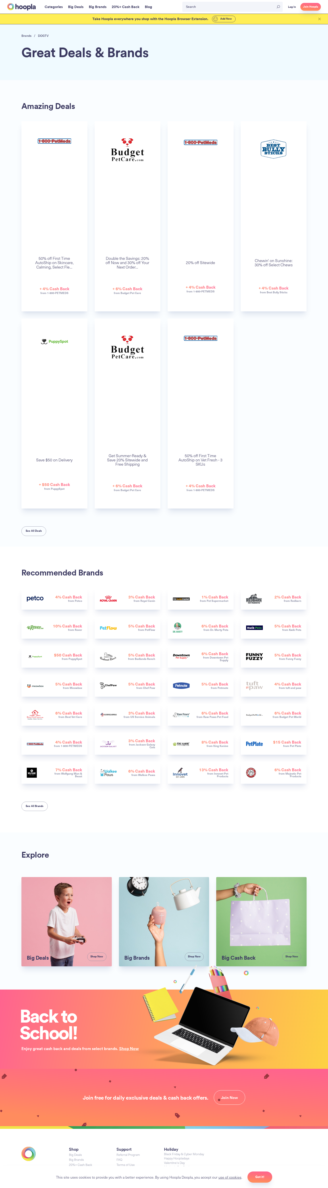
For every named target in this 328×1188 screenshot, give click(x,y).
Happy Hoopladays (176, 1158)
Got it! (259, 1177)
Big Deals (75, 1154)
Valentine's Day (174, 1163)
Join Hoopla (310, 7)
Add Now (226, 19)
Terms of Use (125, 1164)
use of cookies (229, 1177)
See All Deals (34, 531)
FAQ (119, 1159)
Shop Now (129, 1048)
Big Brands (76, 1159)
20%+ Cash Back (80, 1164)
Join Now (229, 1097)
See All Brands (35, 806)
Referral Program (128, 1154)
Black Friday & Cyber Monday (184, 1154)
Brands (26, 35)
